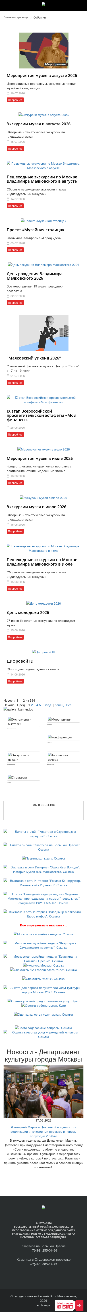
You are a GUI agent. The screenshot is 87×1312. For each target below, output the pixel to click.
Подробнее (15, 100)
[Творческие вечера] (63, 757)
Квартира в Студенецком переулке (43, 1259)
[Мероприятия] (63, 719)
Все (69, 704)
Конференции (49, 742)
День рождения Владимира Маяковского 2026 (34, 276)
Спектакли (9, 782)
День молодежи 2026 (28, 612)
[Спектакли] (23, 777)
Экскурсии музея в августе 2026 (38, 123)
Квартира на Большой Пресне (44, 1246)
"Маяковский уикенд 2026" (34, 358)
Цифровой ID (20, 661)
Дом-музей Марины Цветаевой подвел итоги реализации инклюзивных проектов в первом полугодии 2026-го (43, 1131)
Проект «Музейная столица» (35, 229)
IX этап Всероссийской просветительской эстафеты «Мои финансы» (41, 415)
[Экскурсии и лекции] (23, 757)
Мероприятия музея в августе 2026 (42, 75)
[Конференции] (63, 737)
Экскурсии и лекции (11, 764)
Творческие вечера (50, 764)
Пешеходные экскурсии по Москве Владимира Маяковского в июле (42, 562)
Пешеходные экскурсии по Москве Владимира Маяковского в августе (42, 179)
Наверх (44, 1305)
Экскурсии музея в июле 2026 (36, 506)
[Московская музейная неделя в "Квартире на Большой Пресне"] (43, 958)
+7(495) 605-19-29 (43, 1264)
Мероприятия (49, 724)
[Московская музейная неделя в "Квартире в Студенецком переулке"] (43, 944)
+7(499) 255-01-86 (43, 1250)
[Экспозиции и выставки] (23, 721)
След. (48, 704)
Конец (59, 704)
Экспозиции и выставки (11, 728)
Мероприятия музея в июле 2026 (40, 458)
